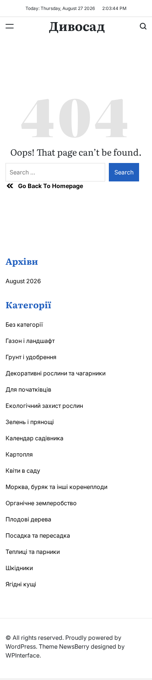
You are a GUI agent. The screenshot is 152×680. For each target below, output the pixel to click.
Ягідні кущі (21, 584)
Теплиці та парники (33, 551)
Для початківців (28, 389)
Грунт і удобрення (31, 357)
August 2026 (23, 281)
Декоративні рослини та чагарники (56, 373)
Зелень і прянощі (30, 422)
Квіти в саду (23, 470)
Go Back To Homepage (50, 186)
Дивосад (77, 25)
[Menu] (10, 26)
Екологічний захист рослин (44, 405)
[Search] (143, 26)
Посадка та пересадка (38, 535)
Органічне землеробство (41, 503)
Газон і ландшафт (30, 340)
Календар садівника (34, 438)
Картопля (19, 454)
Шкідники (19, 568)
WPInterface (22, 655)
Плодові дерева (28, 519)
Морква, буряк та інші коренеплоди (56, 486)
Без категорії (24, 324)
